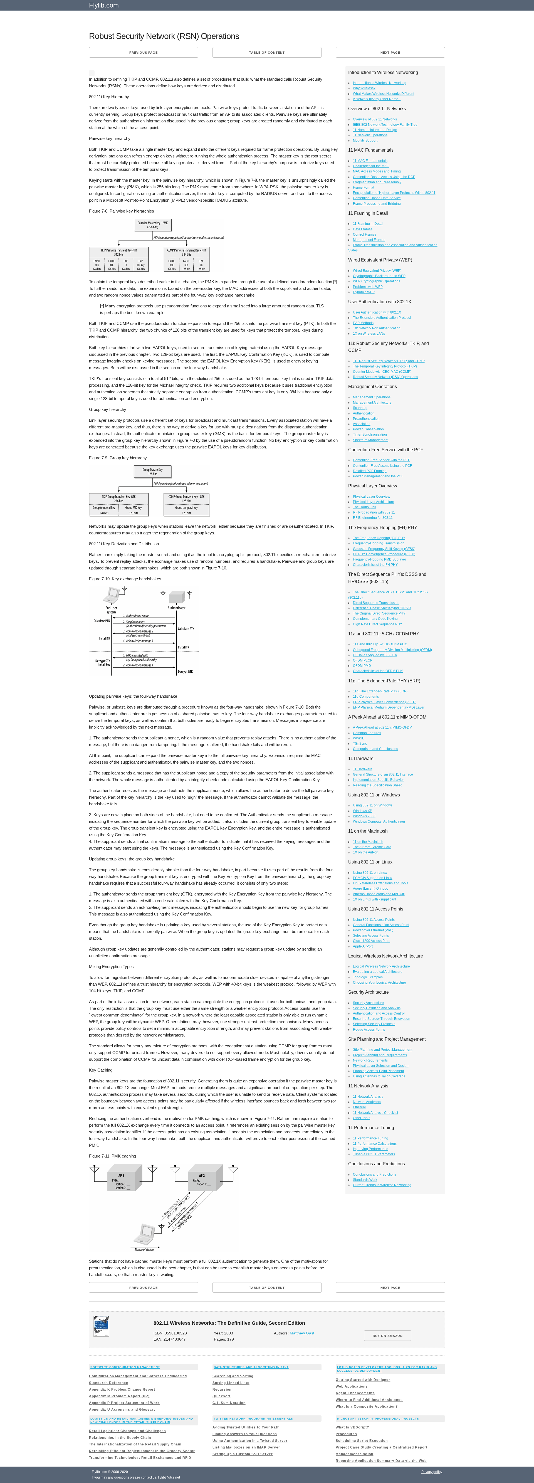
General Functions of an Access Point (381, 925)
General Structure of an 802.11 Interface (383, 774)
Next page (390, 52)
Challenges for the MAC (371, 166)
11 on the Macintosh (368, 842)
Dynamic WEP (364, 292)
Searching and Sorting (232, 1376)
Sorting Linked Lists (230, 1383)
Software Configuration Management (125, 1367)
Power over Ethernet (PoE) (373, 930)
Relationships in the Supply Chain (120, 1438)
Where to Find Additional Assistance (369, 1400)
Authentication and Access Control (379, 1013)
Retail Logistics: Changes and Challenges (127, 1431)
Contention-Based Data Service (377, 198)
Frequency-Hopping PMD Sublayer (379, 559)
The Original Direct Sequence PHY (379, 613)
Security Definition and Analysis (376, 1008)
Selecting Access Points (371, 935)
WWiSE (358, 738)
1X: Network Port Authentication (376, 328)
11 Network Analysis (368, 1097)
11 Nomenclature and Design (375, 130)
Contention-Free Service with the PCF (381, 460)
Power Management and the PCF (378, 476)
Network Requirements (370, 1060)
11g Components (366, 697)
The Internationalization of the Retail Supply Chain (135, 1444)
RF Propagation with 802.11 (374, 512)
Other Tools (361, 1118)
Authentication (364, 413)
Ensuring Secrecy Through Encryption (381, 1019)
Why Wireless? (364, 88)
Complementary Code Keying (375, 619)
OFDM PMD (362, 666)
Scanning (360, 408)
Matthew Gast (302, 1333)
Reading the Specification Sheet (377, 785)
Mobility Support (365, 140)
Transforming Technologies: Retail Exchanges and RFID (140, 1458)
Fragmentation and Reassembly (377, 182)
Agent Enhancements (355, 1393)
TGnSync (360, 744)
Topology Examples (368, 977)
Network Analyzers (367, 1102)
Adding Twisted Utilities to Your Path (246, 1427)
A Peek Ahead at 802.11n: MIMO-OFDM (382, 727)
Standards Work (365, 1180)
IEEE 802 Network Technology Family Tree (385, 125)
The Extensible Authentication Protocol (382, 318)
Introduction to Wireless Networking (379, 83)
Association (361, 424)
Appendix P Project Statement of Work (124, 1403)
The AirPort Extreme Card (372, 847)
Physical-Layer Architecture (373, 502)
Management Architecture (372, 402)
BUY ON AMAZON (388, 1336)
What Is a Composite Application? (367, 1406)
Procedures (346, 1434)
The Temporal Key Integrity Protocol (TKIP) (385, 366)
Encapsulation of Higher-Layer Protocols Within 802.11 (394, 193)
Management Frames (369, 240)
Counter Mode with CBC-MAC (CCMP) (382, 372)
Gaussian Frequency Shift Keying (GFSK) (384, 549)
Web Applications (352, 1386)
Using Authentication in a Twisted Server (250, 1441)
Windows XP (362, 811)
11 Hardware (362, 769)
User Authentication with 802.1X (377, 312)
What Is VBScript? (352, 1427)
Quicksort (221, 1396)
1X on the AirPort (365, 852)
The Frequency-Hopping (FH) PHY (379, 538)
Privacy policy (431, 1472)
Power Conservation (368, 429)
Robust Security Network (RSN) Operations (385, 377)
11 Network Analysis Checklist (375, 1113)
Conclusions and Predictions (374, 1174)
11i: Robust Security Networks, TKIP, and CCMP (389, 361)
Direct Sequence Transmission (376, 603)
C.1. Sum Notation (229, 1403)
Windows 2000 (364, 816)
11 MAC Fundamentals (370, 161)
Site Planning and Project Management (382, 1050)
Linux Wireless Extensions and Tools (380, 883)
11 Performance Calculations (375, 1144)
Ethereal (359, 1107)
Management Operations (371, 397)
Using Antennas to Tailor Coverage (379, 1076)
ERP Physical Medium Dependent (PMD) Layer (388, 707)
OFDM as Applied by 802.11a (375, 655)
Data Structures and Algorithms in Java (251, 1367)
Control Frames (364, 234)
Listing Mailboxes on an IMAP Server (246, 1447)
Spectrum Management (370, 440)
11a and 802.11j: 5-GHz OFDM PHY (380, 644)
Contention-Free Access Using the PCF (382, 466)
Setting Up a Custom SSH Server (242, 1454)
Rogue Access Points (369, 1030)
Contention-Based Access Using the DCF (384, 177)
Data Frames (362, 229)
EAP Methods (363, 323)
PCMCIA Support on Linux (372, 878)
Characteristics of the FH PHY (375, 565)
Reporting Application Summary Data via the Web (381, 1461)
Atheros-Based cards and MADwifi (379, 894)
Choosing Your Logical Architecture (379, 982)
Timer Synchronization (370, 434)
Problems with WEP (368, 287)
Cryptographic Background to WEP (379, 276)
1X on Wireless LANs (369, 333)
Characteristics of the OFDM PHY (378, 671)
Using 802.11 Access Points (374, 920)
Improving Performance (370, 1149)
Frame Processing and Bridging (377, 204)
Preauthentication (366, 419)
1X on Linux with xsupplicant (374, 899)
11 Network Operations (370, 135)
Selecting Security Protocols (374, 1024)
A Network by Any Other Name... (377, 99)
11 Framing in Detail (368, 224)
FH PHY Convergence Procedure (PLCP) (384, 554)
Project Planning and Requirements (380, 1055)
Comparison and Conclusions (375, 749)
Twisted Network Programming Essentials (253, 1418)
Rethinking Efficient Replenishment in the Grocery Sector (142, 1451)
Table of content (267, 52)
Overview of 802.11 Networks (375, 119)
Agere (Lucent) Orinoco (370, 888)
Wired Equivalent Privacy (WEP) (377, 271)
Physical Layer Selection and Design (381, 1066)
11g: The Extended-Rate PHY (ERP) (380, 691)
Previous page (143, 52)
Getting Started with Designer (363, 1380)
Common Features (367, 733)
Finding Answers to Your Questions (244, 1434)
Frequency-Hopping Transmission (378, 543)
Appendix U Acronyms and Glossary (122, 1410)
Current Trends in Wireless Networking (382, 1185)
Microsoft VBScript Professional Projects (378, 1418)
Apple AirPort (363, 946)
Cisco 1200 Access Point (371, 941)
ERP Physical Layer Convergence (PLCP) (384, 702)
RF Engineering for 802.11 (373, 518)
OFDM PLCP (362, 660)
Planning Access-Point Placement (378, 1071)
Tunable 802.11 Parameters (374, 1154)
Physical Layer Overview (371, 497)
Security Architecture (368, 1003)
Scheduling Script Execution (362, 1441)
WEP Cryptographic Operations (376, 281)
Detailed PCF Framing (370, 471)
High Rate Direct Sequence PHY (377, 624)
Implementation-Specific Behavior (378, 780)
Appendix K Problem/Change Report (122, 1389)
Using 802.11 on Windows (372, 805)
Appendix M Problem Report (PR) (119, 1396)
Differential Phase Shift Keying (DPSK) (382, 608)
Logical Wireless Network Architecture (381, 966)
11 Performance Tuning (370, 1138)
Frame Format (363, 187)
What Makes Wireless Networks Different (383, 94)
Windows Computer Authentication (379, 821)
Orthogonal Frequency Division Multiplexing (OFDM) (392, 650)
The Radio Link (364, 507)
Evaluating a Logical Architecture (377, 972)
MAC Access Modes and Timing (377, 171)
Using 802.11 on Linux (370, 873)
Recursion (221, 1389)
